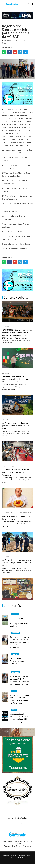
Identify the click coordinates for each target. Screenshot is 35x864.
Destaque (5, 326)
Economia (15, 632)
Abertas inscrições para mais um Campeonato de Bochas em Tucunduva (15, 472)
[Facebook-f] (13, 823)
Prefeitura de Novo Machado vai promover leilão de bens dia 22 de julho (16, 426)
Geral (12, 466)
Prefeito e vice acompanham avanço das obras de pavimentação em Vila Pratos (16, 563)
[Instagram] (17, 823)
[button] (4, 52)
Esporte (5, 466)
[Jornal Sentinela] (12, 4)
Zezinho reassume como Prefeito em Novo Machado (20, 661)
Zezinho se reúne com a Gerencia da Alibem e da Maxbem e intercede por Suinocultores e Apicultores (20, 642)
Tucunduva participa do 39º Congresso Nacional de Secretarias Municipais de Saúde (16, 379)
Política (5, 419)
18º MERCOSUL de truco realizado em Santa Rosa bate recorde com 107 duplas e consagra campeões (17, 332)
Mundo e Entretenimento (21, 513)
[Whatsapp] (22, 823)
